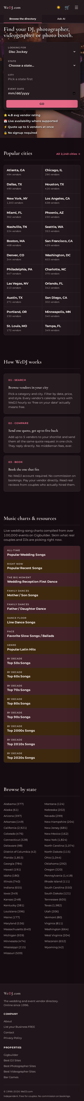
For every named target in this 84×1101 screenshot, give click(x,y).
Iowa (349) (11, 893)
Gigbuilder (11, 1054)
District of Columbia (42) (20, 851)
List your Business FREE (19, 1026)
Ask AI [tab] (61, 18)
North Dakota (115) (57, 851)
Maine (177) (12, 917)
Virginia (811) (53, 923)
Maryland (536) (14, 923)
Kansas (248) (12, 899)
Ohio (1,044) (52, 857)
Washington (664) (56, 929)
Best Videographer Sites (19, 1071)
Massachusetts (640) (17, 929)
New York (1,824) (55, 839)
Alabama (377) (14, 804)
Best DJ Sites (12, 1060)
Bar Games (11, 1077)
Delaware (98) (13, 845)
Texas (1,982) (53, 905)
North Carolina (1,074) (59, 845)
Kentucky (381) (14, 905)
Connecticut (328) (16, 839)
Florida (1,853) (13, 857)
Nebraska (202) (54, 809)
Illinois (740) (12, 881)
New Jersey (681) (55, 827)
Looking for (17, 47)
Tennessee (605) (55, 899)
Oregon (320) (53, 869)
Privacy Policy (13, 1037)
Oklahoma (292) (55, 863)
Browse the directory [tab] (22, 18)
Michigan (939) (14, 935)
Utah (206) (51, 911)
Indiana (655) (13, 887)
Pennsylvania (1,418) (58, 875)
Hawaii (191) (12, 869)
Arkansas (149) (13, 821)
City (11, 74)
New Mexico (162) (56, 833)
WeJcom (12, 7)
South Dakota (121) (57, 893)
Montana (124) (54, 804)
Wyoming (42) (54, 947)
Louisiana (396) (14, 911)
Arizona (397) (13, 815)
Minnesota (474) (14, 941)
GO (42, 104)
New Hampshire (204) (59, 821)
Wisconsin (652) (55, 941)
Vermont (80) (53, 917)
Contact (9, 1032)
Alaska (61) (11, 809)
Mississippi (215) (15, 947)
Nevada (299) (53, 815)
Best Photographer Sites (20, 1066)
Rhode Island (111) (57, 881)
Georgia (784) (13, 863)
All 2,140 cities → (68, 153)
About (8, 1021)
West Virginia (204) (57, 935)
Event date (16, 88)
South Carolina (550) (58, 887)
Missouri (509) (13, 953)
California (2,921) (15, 827)
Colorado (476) (13, 833)
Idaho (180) (11, 875)
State (12, 61)
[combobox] (42, 79)
